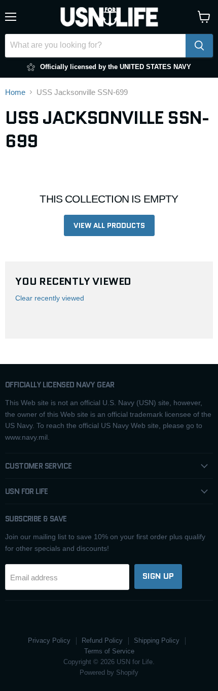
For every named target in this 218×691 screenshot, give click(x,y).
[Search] (199, 45)
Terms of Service (109, 651)
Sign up (158, 576)
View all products (109, 225)
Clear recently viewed (49, 298)
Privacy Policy (49, 640)
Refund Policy (102, 640)
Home (15, 92)
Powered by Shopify (109, 672)
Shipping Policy (156, 640)
